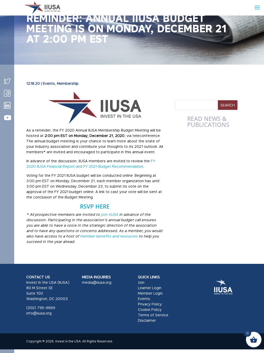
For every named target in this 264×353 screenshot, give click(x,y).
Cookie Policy (150, 309)
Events (49, 83)
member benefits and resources (109, 236)
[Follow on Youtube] (7, 118)
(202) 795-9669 (40, 307)
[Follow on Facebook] (7, 93)
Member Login (150, 293)
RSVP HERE (95, 206)
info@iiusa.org (39, 313)
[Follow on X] (7, 81)
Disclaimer (147, 320)
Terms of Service (153, 315)
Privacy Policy (150, 304)
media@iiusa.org (96, 282)
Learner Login (149, 288)
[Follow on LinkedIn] (7, 105)
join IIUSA (109, 214)
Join (141, 282)
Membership (68, 83)
